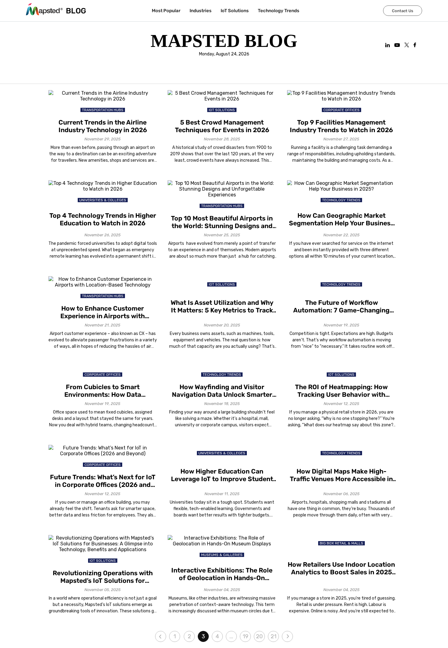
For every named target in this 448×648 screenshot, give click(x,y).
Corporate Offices (341, 110)
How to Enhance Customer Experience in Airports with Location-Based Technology (102, 312)
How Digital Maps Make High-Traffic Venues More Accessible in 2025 (341, 475)
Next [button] (287, 636)
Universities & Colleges (102, 200)
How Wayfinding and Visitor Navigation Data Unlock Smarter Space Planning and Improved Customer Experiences (222, 390)
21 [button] (273, 636)
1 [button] (174, 636)
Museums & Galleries (222, 555)
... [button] (231, 636)
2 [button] (189, 636)
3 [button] (203, 636)
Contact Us (402, 11)
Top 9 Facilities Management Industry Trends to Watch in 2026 (341, 126)
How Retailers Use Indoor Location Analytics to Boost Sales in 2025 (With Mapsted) (341, 568)
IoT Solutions (235, 10)
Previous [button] (160, 636)
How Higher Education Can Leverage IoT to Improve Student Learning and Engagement (222, 475)
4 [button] (217, 636)
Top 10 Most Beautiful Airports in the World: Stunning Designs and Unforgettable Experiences (222, 222)
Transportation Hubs (102, 110)
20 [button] (259, 636)
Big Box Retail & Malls (341, 543)
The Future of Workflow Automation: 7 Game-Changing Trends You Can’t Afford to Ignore (341, 306)
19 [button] (245, 636)
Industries (201, 10)
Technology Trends (278, 10)
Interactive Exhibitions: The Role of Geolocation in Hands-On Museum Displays (221, 574)
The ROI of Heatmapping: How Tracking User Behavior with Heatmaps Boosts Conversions (341, 390)
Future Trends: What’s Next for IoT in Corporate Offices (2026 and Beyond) (102, 480)
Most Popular (166, 10)
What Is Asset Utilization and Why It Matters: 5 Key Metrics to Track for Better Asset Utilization (222, 306)
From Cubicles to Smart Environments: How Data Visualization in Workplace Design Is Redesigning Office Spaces (103, 390)
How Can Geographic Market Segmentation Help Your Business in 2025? (341, 219)
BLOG (76, 10)
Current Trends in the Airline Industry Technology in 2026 (103, 126)
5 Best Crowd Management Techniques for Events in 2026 (222, 126)
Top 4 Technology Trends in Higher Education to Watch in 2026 (102, 219)
